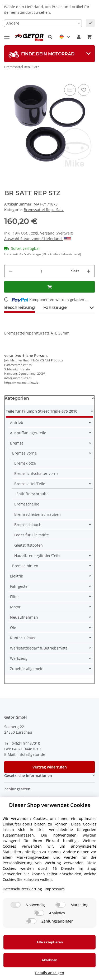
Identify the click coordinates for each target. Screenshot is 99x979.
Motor (15, 606)
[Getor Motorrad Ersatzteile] (29, 37)
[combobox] (43, 23)
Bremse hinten (25, 565)
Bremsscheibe (26, 504)
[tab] (49, 54)
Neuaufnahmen (24, 617)
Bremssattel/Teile (29, 483)
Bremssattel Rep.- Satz (44, 209)
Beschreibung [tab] (19, 307)
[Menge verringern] (10, 271)
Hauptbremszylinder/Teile (37, 555)
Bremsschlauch (27, 524)
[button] (50, 37)
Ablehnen (49, 960)
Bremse (16, 443)
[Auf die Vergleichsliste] (70, 90)
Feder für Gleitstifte (31, 534)
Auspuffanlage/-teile (28, 432)
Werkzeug (18, 658)
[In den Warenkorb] (49, 287)
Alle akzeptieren (49, 942)
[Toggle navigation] (7, 34)
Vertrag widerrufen (49, 767)
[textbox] (43, 23)
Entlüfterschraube (32, 493)
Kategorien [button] (16, 398)
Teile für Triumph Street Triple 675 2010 (41, 411)
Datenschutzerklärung (22, 888)
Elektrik (16, 576)
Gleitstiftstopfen (28, 545)
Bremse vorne (24, 453)
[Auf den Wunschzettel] (83, 90)
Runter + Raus (22, 637)
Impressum (55, 888)
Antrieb (16, 422)
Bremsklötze (25, 463)
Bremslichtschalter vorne (36, 473)
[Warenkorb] (89, 37)
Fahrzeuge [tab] (55, 307)
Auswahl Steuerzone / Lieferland (33, 238)
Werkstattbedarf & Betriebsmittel (39, 648)
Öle (13, 627)
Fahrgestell (20, 586)
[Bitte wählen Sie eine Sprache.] (64, 37)
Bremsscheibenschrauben (37, 514)
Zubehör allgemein (27, 668)
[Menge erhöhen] (89, 271)
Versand (48, 233)
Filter (14, 596)
